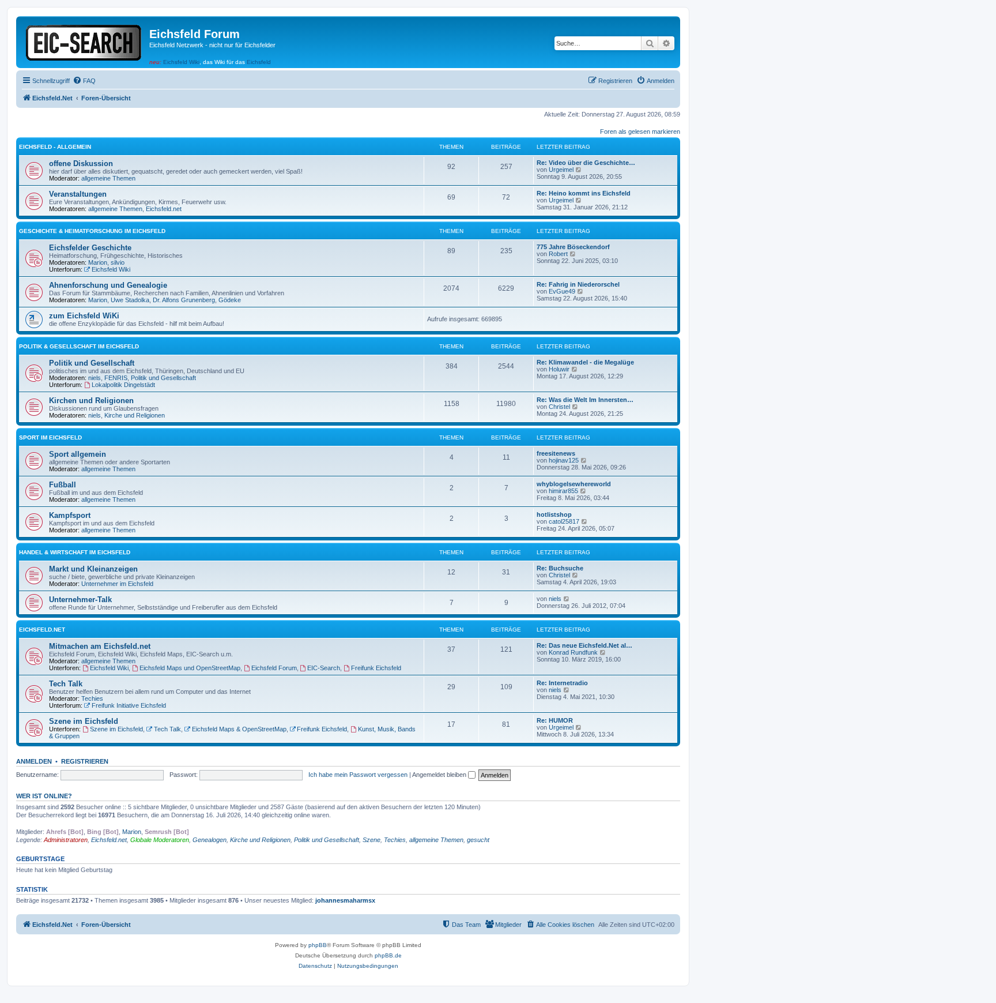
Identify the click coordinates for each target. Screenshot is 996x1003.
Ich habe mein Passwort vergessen (358, 774)
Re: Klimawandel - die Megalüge (585, 362)
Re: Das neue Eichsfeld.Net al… (584, 645)
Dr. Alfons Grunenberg (184, 299)
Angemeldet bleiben (440, 774)
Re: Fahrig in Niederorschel (578, 284)
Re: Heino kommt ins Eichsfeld (584, 193)
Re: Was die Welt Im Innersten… (585, 399)
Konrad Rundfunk (573, 652)
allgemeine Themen (108, 178)
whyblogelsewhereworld (574, 483)
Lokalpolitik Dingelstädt (123, 384)
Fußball (62, 484)
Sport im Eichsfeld (50, 437)
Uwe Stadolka (130, 299)
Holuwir (559, 369)
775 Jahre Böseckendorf (573, 246)
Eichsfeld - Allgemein (55, 147)
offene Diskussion (81, 163)
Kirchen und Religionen (91, 400)
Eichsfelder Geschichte (90, 247)
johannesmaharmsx (345, 900)
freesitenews (556, 453)
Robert (558, 253)
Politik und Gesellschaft (91, 363)
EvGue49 (562, 291)
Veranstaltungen (78, 194)
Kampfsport (69, 515)
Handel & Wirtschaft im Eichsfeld (74, 552)
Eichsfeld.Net (42, 629)
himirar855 (563, 490)
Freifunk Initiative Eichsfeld (129, 705)
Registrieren (84, 761)
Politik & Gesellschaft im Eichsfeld (79, 346)
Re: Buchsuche (560, 568)
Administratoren (66, 839)
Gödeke (229, 299)
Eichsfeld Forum (274, 667)
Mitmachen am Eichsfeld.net (99, 646)
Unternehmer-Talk (80, 599)
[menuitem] (84, 81)
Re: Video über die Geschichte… (586, 162)
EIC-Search (323, 667)
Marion (97, 262)
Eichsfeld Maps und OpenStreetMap (189, 667)
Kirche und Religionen (134, 415)
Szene (371, 839)
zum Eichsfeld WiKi (84, 315)
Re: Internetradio (562, 682)
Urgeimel (561, 169)
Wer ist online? (44, 795)
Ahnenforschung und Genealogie (108, 285)
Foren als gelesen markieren (640, 131)
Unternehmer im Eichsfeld (117, 583)
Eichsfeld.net (164, 208)
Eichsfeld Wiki (181, 62)
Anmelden (34, 761)
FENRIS (115, 377)
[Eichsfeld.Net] (84, 40)
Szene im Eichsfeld (83, 721)
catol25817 (564, 521)
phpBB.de (388, 955)
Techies (92, 698)
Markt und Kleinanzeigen (93, 569)
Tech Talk (65, 683)
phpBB (317, 945)
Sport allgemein (77, 454)
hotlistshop (554, 514)
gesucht (478, 839)
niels (94, 377)
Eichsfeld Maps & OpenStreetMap (239, 729)
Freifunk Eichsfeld (376, 667)
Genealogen (210, 839)
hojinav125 (564, 460)
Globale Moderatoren (159, 839)
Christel (559, 406)
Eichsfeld (259, 62)
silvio (117, 262)
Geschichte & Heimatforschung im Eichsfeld (92, 231)
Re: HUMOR (555, 720)
